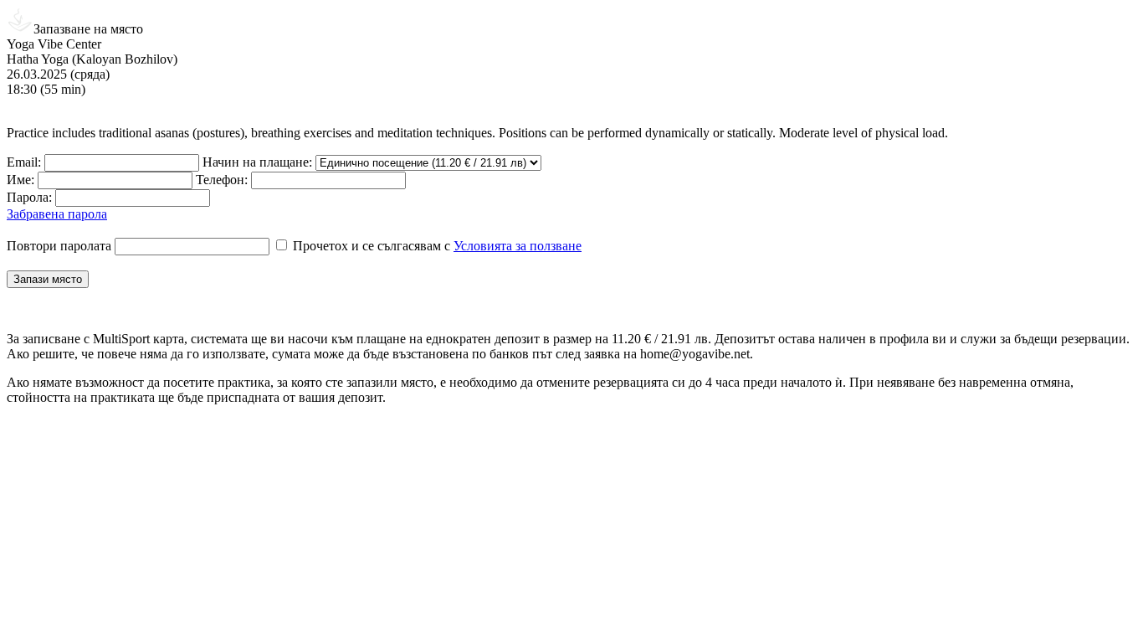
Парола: (29, 197)
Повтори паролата (59, 246)
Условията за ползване (518, 246)
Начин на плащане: (257, 162)
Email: (24, 162)
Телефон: (222, 179)
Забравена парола (57, 214)
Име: (20, 179)
